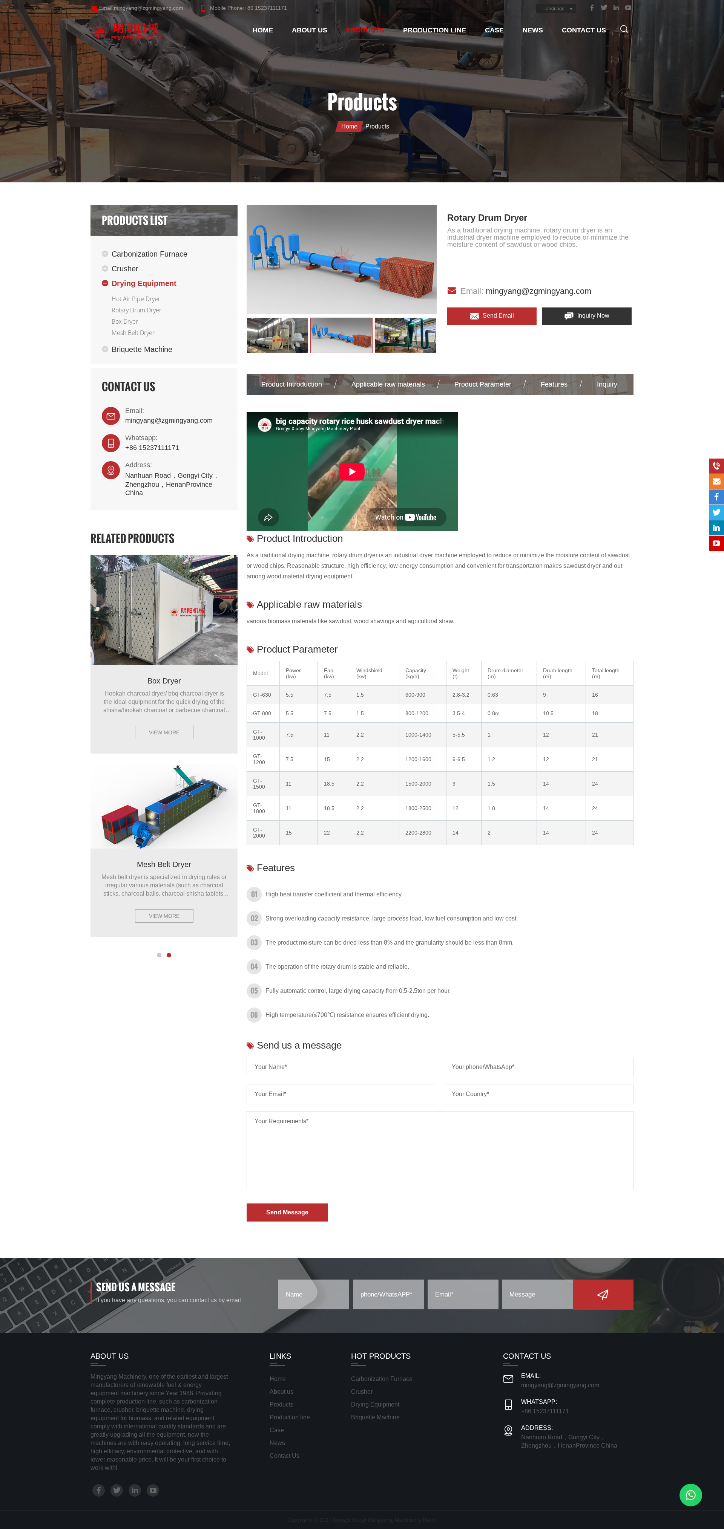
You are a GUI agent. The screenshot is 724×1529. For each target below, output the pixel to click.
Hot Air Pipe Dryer (136, 299)
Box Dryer (125, 321)
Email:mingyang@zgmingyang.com (141, 8)
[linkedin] (616, 7)
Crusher (125, 269)
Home (263, 30)
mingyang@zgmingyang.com (169, 420)
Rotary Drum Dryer (136, 310)
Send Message (287, 1212)
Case (494, 30)
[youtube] (628, 7)
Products (365, 30)
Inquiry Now (592, 316)
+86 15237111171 (152, 447)
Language (553, 8)
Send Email (497, 316)
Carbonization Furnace (149, 254)
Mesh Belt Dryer (133, 333)
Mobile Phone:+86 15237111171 (248, 8)
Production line (434, 30)
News (533, 30)
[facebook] (592, 7)
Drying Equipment (144, 283)
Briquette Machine (142, 349)
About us (309, 30)
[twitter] (604, 7)
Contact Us (584, 30)
